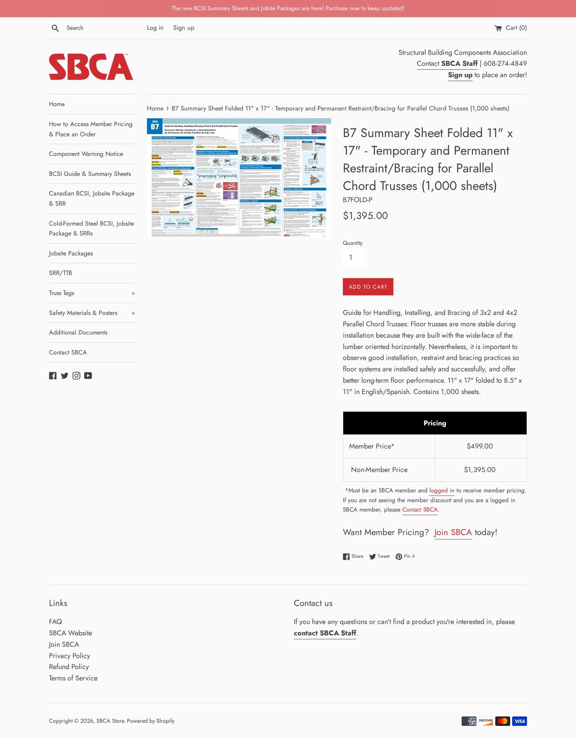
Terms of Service (73, 678)
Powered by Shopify (150, 721)
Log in (155, 27)
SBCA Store (110, 721)
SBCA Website (70, 633)
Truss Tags (92, 292)
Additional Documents (78, 332)
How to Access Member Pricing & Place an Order (90, 129)
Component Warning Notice (86, 153)
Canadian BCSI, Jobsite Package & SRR (91, 198)
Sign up (183, 27)
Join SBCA (453, 532)
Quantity (352, 243)
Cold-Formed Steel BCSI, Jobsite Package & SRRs (91, 228)
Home (57, 104)
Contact (447, 63)
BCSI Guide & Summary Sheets (90, 173)
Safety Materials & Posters (92, 312)
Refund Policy (69, 667)
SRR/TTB (60, 272)
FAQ (55, 622)
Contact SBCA (68, 352)
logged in (442, 490)
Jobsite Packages (71, 253)
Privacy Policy (69, 656)
